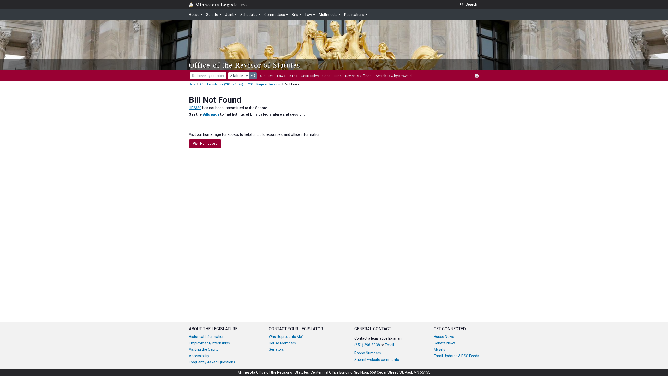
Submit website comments (376, 359)
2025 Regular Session (264, 84)
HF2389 (195, 108)
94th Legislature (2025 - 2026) (221, 84)
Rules (293, 76)
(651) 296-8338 (367, 345)
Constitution (332, 76)
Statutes (266, 76)
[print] (477, 76)
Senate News (445, 343)
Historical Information (206, 336)
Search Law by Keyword (394, 76)
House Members (282, 343)
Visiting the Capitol (204, 349)
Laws (281, 76)
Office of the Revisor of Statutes (244, 65)
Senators (276, 349)
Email (389, 345)
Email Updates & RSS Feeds (456, 356)
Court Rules (310, 76)
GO (252, 75)
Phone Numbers (367, 353)
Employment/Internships (209, 343)
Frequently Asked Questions (212, 362)
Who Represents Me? (286, 336)
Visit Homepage (205, 143)
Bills (192, 84)
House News (444, 336)
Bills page (210, 114)
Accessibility (199, 356)
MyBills (439, 349)
